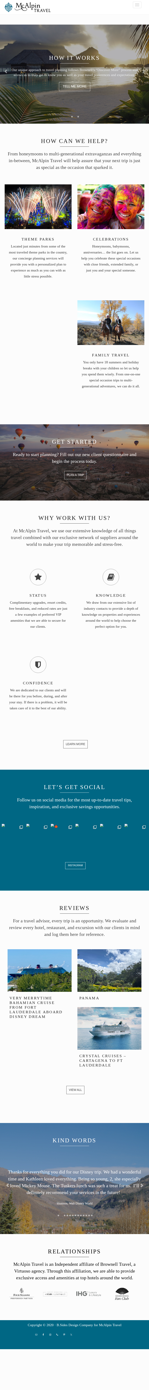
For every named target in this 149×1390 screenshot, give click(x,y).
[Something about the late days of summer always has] (111, 835)
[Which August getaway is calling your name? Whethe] (136, 835)
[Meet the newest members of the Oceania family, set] (37, 835)
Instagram (75, 865)
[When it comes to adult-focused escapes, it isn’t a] (86, 835)
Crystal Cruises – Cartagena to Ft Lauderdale (102, 1060)
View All (75, 1089)
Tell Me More (75, 86)
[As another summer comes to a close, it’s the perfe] (13, 835)
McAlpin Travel (29, 7)
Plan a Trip (75, 475)
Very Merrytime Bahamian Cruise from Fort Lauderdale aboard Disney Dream (36, 1007)
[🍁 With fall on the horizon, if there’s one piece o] (62, 835)
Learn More (75, 744)
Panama (89, 998)
